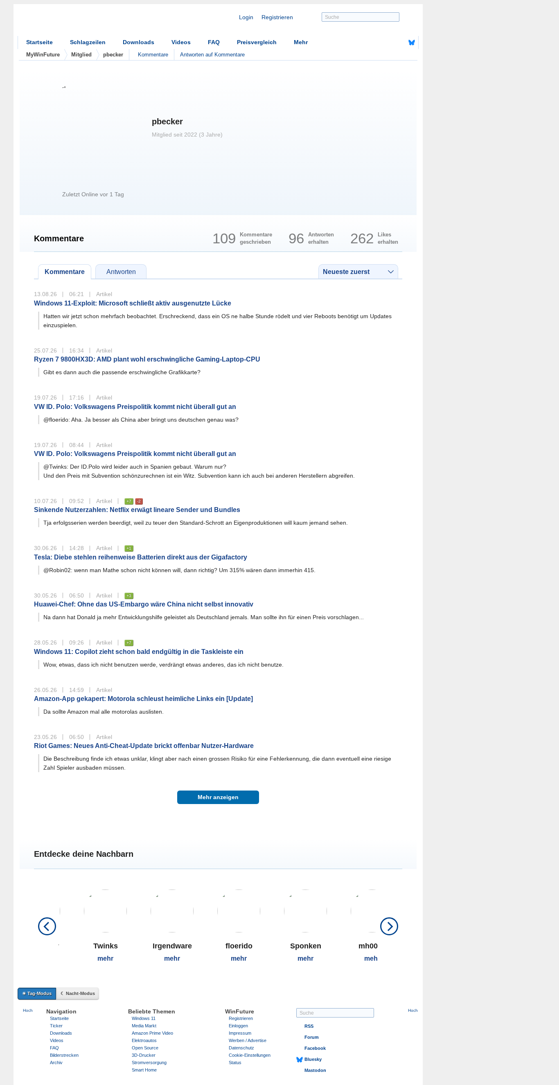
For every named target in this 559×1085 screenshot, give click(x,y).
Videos (181, 42)
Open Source (145, 1047)
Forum (311, 1037)
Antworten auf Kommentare (212, 55)
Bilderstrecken (64, 1055)
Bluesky (313, 1059)
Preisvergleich (257, 42)
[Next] (389, 926)
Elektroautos (144, 1040)
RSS (308, 1026)
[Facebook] (399, 42)
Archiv (56, 1062)
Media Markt (144, 1025)
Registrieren (277, 17)
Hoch (28, 1010)
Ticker (56, 1025)
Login (246, 17)
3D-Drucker (144, 1055)
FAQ (214, 42)
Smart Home (144, 1069)
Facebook (315, 1048)
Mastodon (315, 1070)
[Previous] (47, 926)
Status (235, 1062)
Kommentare (153, 55)
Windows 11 (144, 1018)
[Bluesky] (411, 42)
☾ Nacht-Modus (78, 993)
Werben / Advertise (247, 1040)
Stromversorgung (149, 1062)
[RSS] (386, 42)
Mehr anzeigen (218, 797)
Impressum (240, 1033)
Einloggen (238, 1025)
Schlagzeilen (88, 42)
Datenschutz (241, 1047)
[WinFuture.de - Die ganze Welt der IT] (87, 22)
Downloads (138, 42)
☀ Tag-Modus (37, 993)
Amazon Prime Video (152, 1033)
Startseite (39, 42)
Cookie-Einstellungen (249, 1055)
